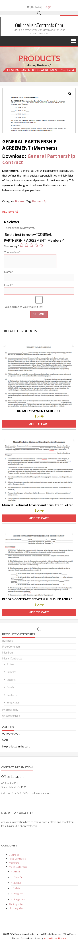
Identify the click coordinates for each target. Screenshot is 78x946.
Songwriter (13, 702)
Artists (10, 664)
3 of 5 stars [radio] (31, 245)
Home (31, 65)
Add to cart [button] (39, 424)
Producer (12, 695)
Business (43, 65)
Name (8, 271)
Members (7, 652)
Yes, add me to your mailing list (23, 306)
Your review (12, 252)
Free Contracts (11, 646)
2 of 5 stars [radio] (26, 245)
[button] (70, 94)
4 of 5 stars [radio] (36, 245)
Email (8, 285)
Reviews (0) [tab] (10, 211)
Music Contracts (12, 658)
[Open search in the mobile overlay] (39, 13)
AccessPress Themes (55, 938)
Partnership (39, 201)
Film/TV (11, 671)
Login (47, 6)
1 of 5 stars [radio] (21, 245)
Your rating (11, 246)
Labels (10, 687)
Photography (10, 709)
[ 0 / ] (35, 6)
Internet (11, 679)
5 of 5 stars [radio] (41, 245)
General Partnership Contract (38, 159)
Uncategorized (11, 715)
